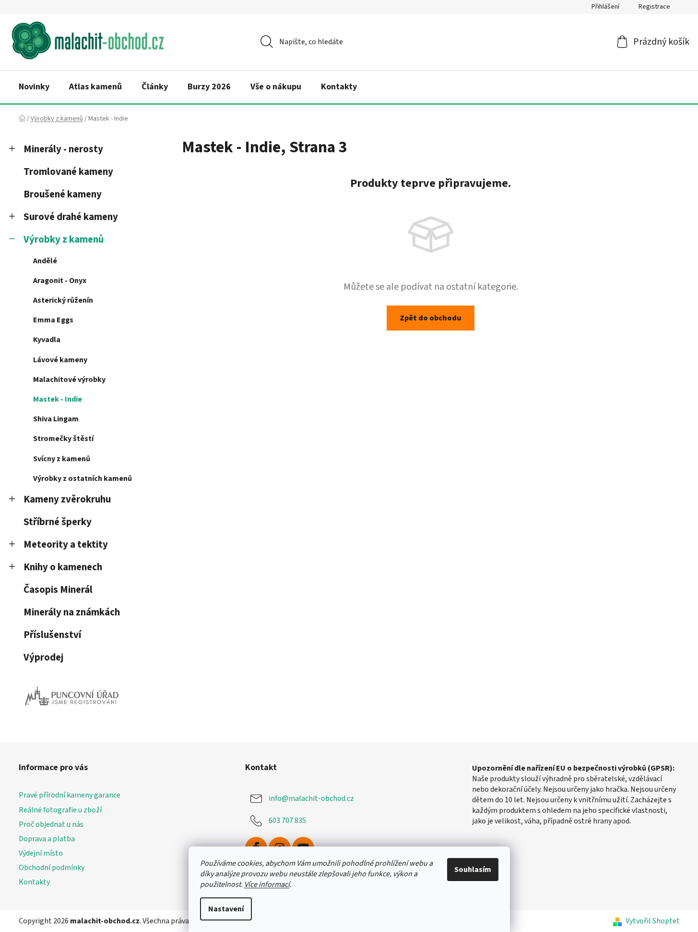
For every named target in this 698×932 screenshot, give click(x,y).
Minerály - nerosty (63, 149)
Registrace (654, 7)
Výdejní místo (41, 853)
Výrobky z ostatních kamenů (82, 478)
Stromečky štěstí (63, 438)
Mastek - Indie (57, 399)
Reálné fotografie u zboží (60, 810)
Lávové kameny (60, 360)
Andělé (45, 261)
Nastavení (226, 909)
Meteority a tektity (66, 545)
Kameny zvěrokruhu (67, 499)
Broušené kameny (63, 194)
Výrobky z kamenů (64, 239)
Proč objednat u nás (51, 824)
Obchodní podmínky (51, 867)
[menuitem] (34, 87)
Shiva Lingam (56, 419)
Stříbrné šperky (58, 522)
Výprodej (43, 657)
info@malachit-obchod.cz (311, 798)
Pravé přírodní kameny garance (69, 795)
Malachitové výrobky (69, 379)
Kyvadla (46, 339)
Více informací (267, 884)
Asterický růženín (63, 300)
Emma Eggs (53, 320)
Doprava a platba (47, 839)
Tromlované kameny (68, 172)
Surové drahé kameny (71, 217)
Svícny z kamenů (61, 459)
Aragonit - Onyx (59, 280)
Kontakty (34, 882)
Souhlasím (472, 869)
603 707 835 (287, 820)
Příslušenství (52, 635)
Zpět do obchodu (430, 318)
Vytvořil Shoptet (653, 921)
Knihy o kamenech (63, 567)
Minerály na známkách (72, 612)
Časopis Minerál (58, 590)
